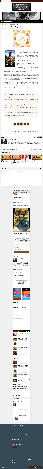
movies (21, 388)
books (19, 386)
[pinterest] (37, 1)
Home (3, 24)
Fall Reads (6, 24)
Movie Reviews (26, 331)
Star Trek (15, 386)
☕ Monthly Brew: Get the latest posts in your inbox (21, 247)
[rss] (40, 1)
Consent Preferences (15, 447)
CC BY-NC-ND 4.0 (24, 459)
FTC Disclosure (14, 442)
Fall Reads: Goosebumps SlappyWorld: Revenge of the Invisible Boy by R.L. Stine (15, 162)
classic (22, 386)
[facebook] (33, 1)
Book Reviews (17, 331)
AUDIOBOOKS (21, 277)
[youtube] (36, 1)
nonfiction (15, 390)
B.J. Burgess (21, 258)
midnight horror (16, 388)
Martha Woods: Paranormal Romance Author (19, 428)
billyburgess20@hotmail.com (19, 452)
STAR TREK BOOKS (21, 282)
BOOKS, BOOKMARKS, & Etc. (21, 280)
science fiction (24, 390)
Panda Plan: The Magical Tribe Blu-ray (19, 199)
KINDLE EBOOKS (21, 281)
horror (25, 386)
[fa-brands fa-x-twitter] (30, 467)
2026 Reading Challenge (21, 415)
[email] (39, 1)
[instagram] (34, 1)
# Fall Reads (6, 137)
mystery (24, 388)
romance (19, 390)
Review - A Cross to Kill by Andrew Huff (26, 161)
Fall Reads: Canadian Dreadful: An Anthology (5, 161)
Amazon (15, 67)
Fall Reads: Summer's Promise (35, 161)
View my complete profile (17, 269)
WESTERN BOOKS (21, 283)
